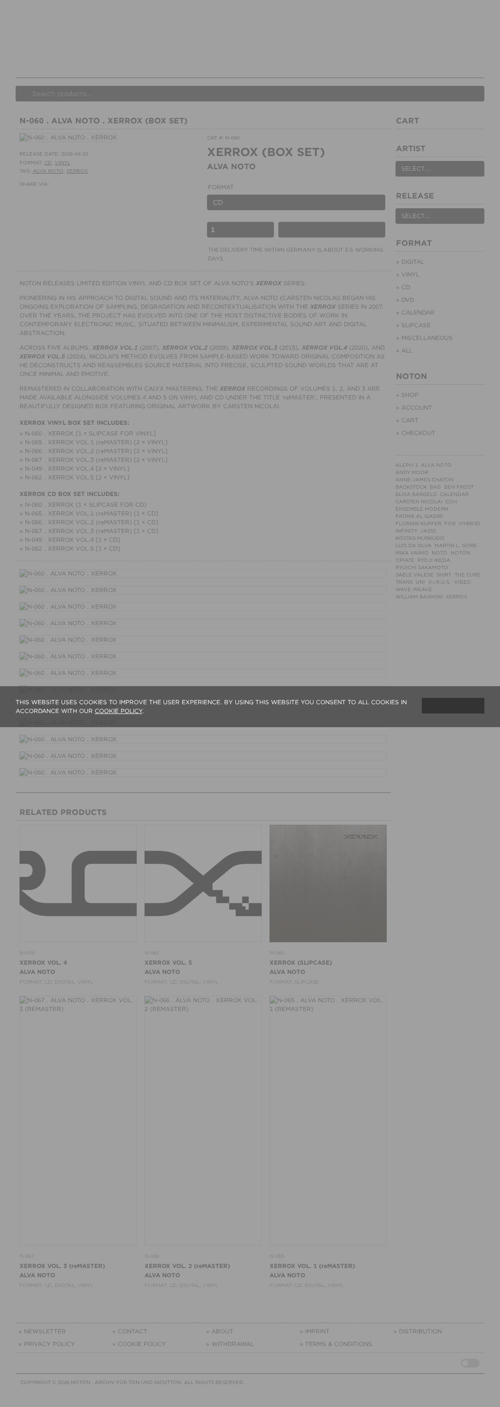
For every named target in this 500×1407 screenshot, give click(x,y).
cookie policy (118, 710)
